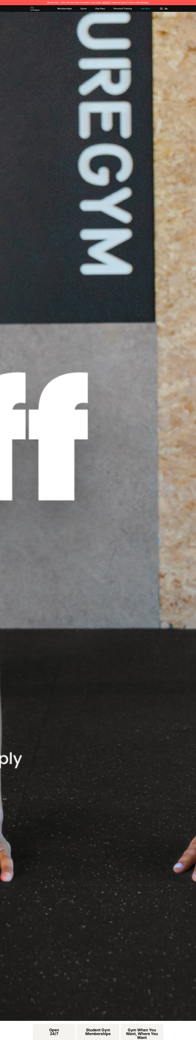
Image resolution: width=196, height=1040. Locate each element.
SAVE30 (106, 2)
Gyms (84, 8)
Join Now (145, 8)
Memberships (64, 8)
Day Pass (100, 8)
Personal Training (123, 8)
